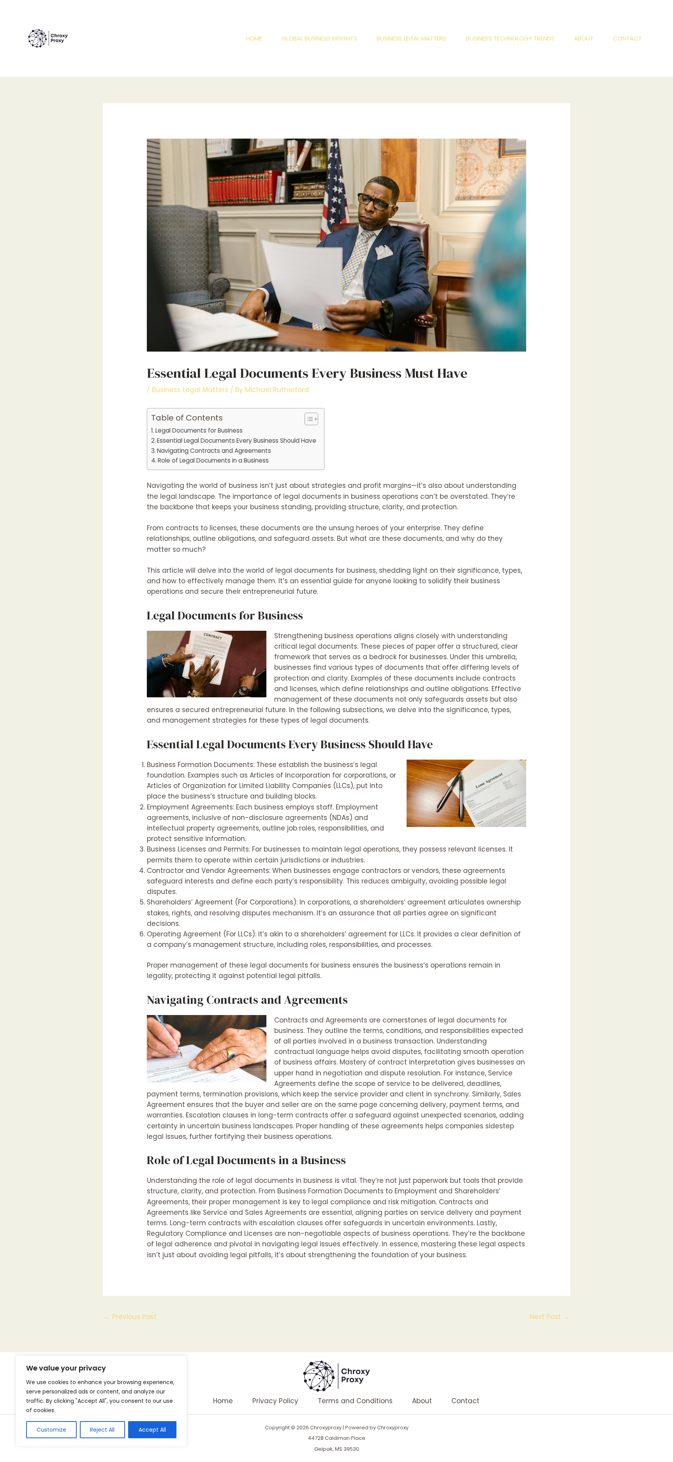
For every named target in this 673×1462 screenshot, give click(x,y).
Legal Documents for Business (199, 430)
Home (254, 38)
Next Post (549, 1316)
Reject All (102, 1430)
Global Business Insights (319, 38)
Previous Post (130, 1316)
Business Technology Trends (510, 38)
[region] (101, 1400)
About (584, 38)
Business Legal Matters (412, 38)
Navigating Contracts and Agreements (214, 451)
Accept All (152, 1430)
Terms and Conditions (355, 1401)
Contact (627, 38)
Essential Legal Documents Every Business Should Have (236, 440)
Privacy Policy (275, 1401)
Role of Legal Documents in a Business (213, 460)
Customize (51, 1430)
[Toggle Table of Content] (307, 419)
